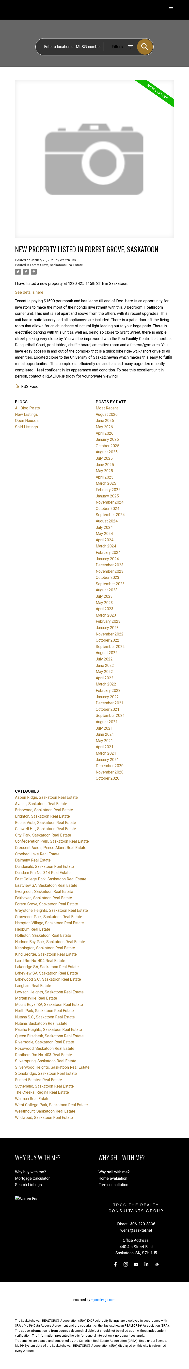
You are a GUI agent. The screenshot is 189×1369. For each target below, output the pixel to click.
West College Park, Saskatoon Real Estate (51, 1105)
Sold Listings (26, 427)
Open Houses (27, 420)
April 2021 (104, 747)
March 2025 (106, 483)
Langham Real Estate (33, 985)
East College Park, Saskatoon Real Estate (50, 879)
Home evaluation (112, 1178)
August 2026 (107, 414)
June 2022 (105, 665)
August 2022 (107, 652)
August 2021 (107, 722)
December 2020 (110, 765)
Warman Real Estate (32, 1098)
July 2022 (104, 659)
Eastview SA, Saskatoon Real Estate (46, 885)
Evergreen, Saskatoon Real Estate (44, 891)
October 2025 (107, 446)
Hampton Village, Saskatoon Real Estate (49, 923)
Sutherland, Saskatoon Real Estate (44, 1086)
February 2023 (108, 621)
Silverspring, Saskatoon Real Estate (45, 1061)
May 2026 (104, 427)
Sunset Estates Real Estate (38, 1079)
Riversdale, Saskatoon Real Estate (44, 1042)
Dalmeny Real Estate (33, 860)
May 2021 (104, 740)
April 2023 (104, 609)
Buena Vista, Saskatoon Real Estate (45, 822)
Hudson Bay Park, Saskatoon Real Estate (50, 941)
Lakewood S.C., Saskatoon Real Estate (48, 979)
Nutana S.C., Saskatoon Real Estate (45, 1017)
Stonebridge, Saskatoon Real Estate (46, 1073)
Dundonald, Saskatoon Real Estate (44, 866)
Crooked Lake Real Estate (37, 854)
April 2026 (104, 433)
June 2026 (105, 420)
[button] (115, 1264)
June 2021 (105, 734)
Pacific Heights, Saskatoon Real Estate (48, 1029)
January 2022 (107, 697)
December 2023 (110, 565)
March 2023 (106, 615)
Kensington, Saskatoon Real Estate (45, 948)
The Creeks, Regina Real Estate (42, 1092)
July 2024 (104, 527)
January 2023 (107, 627)
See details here (29, 292)
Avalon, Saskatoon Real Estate (41, 803)
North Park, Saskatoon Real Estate (44, 1010)
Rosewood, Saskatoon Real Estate (44, 1048)
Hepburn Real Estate (32, 929)
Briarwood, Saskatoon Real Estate (44, 810)
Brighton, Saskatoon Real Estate (42, 816)
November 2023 (110, 571)
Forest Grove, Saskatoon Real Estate (56, 265)
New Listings (26, 414)
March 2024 (106, 546)
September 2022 (110, 646)
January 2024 (107, 559)
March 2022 (106, 684)
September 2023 (110, 584)
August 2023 (107, 590)
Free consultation (113, 1184)
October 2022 (107, 640)
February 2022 (108, 690)
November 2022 (110, 634)
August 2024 (107, 521)
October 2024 (107, 508)
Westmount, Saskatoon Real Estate (45, 1111)
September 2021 (110, 715)
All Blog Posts (27, 408)
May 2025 (104, 471)
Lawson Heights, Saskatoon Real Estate (49, 992)
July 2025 (104, 458)
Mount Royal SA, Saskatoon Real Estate (49, 1004)
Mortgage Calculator (32, 1178)
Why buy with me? (30, 1172)
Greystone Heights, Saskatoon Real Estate (51, 910)
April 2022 (104, 678)
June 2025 (105, 464)
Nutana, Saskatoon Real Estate (41, 1023)
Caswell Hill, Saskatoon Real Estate (45, 828)
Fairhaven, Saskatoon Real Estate (43, 898)
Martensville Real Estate (36, 998)
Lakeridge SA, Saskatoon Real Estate (47, 966)
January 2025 (107, 496)
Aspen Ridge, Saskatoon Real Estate (46, 797)
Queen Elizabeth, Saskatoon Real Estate (49, 1036)
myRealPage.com (103, 1300)
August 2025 (107, 452)
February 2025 (108, 489)
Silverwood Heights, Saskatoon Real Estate (52, 1067)
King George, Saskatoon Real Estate (46, 954)
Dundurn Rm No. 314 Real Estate (43, 872)
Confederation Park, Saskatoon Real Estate (52, 841)
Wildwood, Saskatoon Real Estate (44, 1117)
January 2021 (107, 759)
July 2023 (104, 596)
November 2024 (110, 502)
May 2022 (104, 671)
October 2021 (107, 709)
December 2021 (110, 703)
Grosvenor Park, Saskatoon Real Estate (48, 916)
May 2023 (104, 602)
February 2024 (108, 552)
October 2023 (107, 577)
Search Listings (28, 1184)
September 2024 (110, 514)
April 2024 (104, 540)
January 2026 (107, 439)
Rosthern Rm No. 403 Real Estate (43, 1054)
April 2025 (104, 477)
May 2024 (104, 533)
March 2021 (106, 753)
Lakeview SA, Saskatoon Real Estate (46, 973)
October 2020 (107, 778)
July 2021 (104, 728)
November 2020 (110, 772)
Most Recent (107, 408)
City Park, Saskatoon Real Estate (43, 835)
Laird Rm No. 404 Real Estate (40, 960)
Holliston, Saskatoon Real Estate (43, 935)
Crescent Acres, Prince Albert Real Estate (50, 847)
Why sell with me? (114, 1172)
